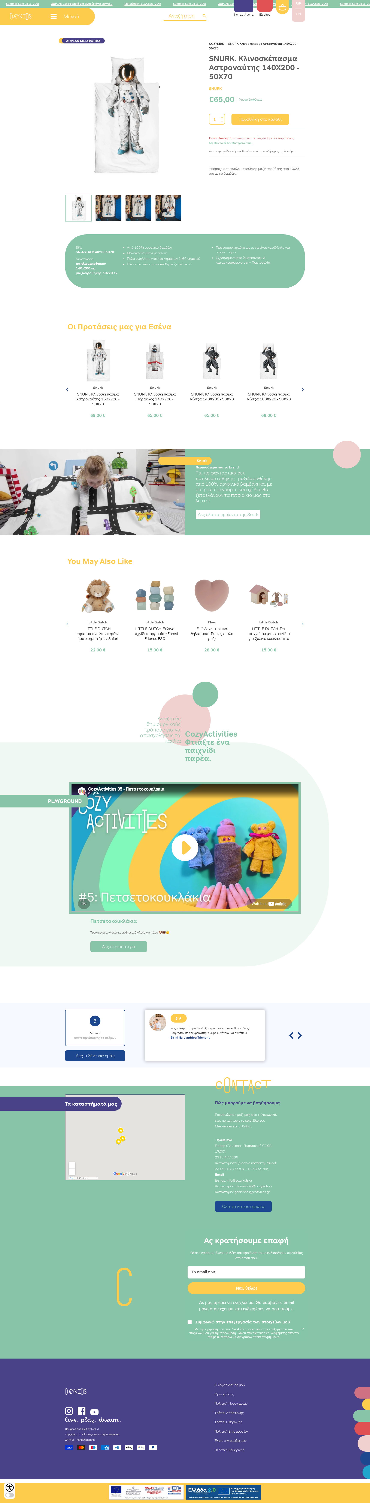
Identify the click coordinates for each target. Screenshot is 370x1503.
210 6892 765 (256, 1169)
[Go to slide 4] (168, 208)
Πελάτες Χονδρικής (229, 1450)
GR (298, 3)
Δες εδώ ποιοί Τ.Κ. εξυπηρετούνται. (230, 143)
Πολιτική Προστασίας (231, 1403)
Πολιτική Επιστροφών (231, 1431)
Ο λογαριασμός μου (230, 1385)
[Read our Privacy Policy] (302, 1329)
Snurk (215, 88)
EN (298, 14)
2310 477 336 (226, 1157)
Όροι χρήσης (224, 1394)
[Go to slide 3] (138, 208)
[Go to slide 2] (108, 208)
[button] (185, 16)
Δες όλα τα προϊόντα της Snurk (228, 514)
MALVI (95, 1429)
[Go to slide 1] (78, 208)
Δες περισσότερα (119, 946)
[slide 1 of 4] (125, 116)
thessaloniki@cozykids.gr (253, 1186)
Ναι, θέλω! (246, 1288)
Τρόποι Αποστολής (229, 1413)
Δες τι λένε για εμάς (95, 1055)
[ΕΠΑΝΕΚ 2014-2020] (146, 1493)
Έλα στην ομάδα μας (230, 1440)
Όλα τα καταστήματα (243, 1206)
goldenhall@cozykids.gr (252, 1192)
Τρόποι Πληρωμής (228, 1422)
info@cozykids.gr (239, 1180)
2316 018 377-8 (228, 1169)
